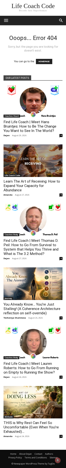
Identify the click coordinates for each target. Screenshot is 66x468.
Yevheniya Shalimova (15, 317)
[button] (61, 20)
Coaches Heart (12, 116)
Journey (8, 298)
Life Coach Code (12, 175)
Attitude (9, 417)
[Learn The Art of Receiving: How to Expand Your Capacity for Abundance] (33, 160)
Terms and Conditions (36, 457)
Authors (49, 453)
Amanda (8, 194)
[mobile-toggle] (6, 20)
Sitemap (54, 457)
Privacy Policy (15, 457)
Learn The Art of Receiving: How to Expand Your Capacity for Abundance (32, 185)
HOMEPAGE (44, 61)
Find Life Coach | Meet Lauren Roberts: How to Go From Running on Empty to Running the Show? (31, 367)
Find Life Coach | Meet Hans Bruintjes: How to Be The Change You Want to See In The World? (30, 126)
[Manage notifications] (58, 460)
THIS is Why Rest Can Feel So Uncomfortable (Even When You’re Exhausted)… (31, 427)
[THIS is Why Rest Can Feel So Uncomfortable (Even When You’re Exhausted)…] (33, 402)
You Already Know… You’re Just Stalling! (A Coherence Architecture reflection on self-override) (32, 308)
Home (13, 453)
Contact (38, 453)
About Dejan (25, 453)
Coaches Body (11, 234)
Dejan (7, 135)
